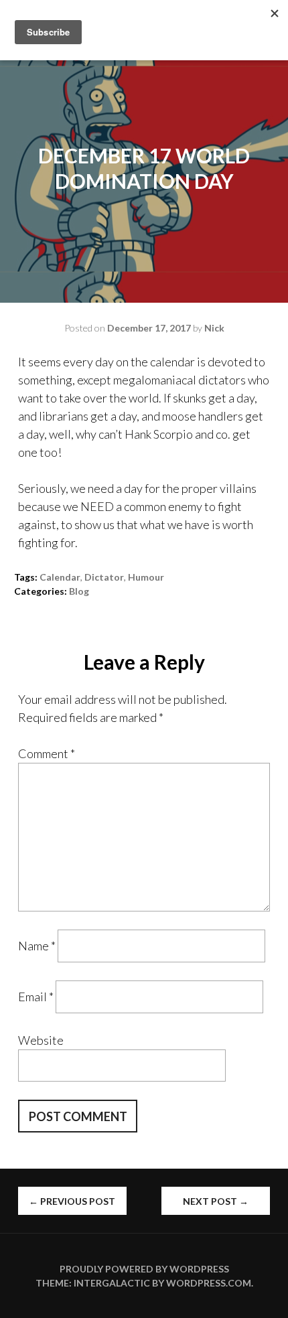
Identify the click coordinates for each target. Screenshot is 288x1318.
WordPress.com (208, 1283)
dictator (104, 577)
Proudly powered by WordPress (144, 1268)
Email (36, 996)
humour (146, 577)
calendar (60, 577)
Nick (214, 328)
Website (41, 1040)
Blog (79, 591)
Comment (46, 753)
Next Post (215, 1201)
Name (37, 945)
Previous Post (72, 1201)
